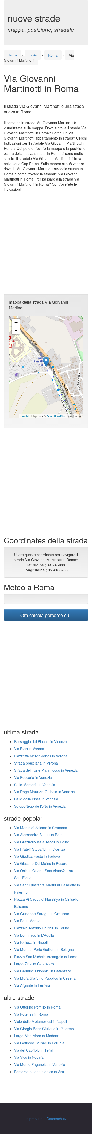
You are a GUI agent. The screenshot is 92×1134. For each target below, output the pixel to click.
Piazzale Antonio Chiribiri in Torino (41, 927)
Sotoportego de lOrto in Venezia (40, 806)
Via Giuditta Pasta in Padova (37, 856)
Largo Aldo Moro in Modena (36, 1035)
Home (12, 55)
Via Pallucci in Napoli (31, 942)
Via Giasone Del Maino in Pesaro (40, 863)
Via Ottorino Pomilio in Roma (37, 1007)
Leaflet (25, 416)
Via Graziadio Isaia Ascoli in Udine (41, 841)
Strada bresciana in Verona (36, 763)
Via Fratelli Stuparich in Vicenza (39, 849)
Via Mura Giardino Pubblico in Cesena (45, 978)
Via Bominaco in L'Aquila (34, 935)
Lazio (32, 55)
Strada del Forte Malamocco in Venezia (46, 770)
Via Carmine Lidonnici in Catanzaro (42, 970)
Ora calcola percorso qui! (46, 615)
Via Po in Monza (27, 920)
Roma (53, 55)
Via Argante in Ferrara (32, 985)
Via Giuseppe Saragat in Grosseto (41, 913)
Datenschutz (57, 1118)
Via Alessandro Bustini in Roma (39, 834)
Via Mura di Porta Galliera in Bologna (44, 949)
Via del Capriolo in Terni (33, 1050)
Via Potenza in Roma (31, 1014)
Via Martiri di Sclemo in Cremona (40, 827)
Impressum (34, 1118)
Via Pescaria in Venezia (33, 777)
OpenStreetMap (56, 416)
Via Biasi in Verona (29, 748)
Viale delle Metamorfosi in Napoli (40, 1021)
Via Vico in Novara (29, 1057)
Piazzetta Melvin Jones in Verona (40, 755)
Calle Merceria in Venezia (34, 784)
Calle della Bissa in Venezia (36, 798)
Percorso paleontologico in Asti (39, 1071)
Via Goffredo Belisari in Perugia (39, 1042)
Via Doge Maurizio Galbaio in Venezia (44, 791)
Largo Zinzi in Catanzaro (34, 963)
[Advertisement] (46, 243)
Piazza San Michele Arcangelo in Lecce (46, 956)
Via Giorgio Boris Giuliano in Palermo (44, 1028)
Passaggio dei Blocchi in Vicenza (40, 741)
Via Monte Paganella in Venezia (39, 1064)
